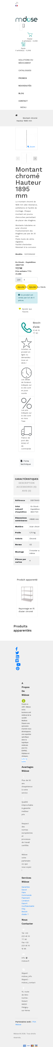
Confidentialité (28, 906)
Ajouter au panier (21, 287)
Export (24, 903)
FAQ (23, 909)
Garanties (26, 887)
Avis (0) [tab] (26, 490)
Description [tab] (26, 482)
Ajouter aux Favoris (26, 310)
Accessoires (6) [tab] (26, 486)
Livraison (25, 901)
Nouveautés (25, 86)
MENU (23, 107)
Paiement (26, 898)
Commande (27, 895)
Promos (23, 78)
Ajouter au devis (33, 287)
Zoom (32, 147)
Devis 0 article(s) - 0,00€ (23, 49)
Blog (21, 93)
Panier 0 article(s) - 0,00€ (30, 40)
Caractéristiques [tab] (26, 479)
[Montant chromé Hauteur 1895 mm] (26, 158)
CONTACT (23, 101)
